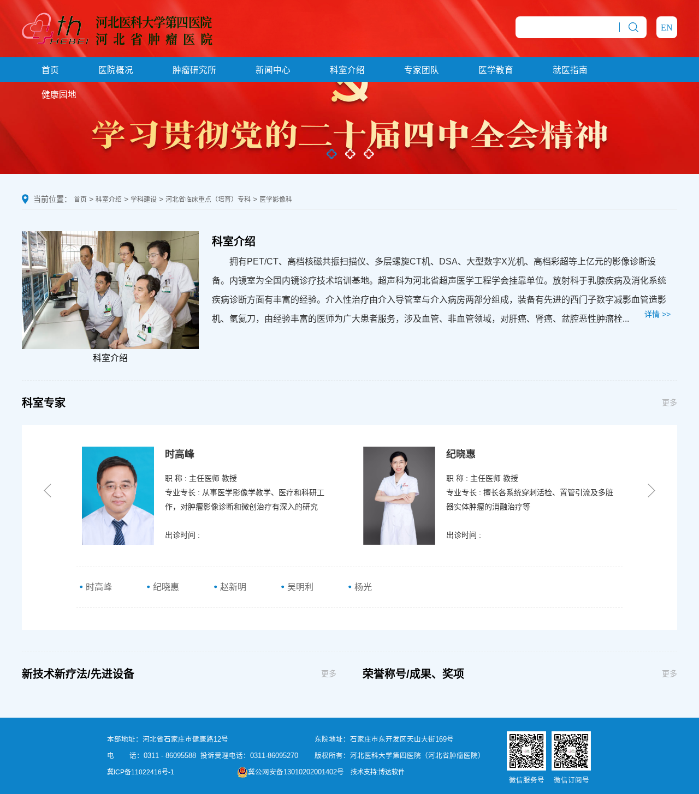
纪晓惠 (165, 587)
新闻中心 (273, 70)
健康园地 (59, 94)
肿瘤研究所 (194, 70)
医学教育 (495, 70)
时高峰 (98, 587)
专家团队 (421, 70)
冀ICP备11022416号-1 (140, 772)
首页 (50, 70)
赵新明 (232, 587)
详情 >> (657, 314)
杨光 (362, 587)
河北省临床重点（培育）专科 (208, 199)
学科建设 (144, 199)
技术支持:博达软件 (378, 772)
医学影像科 (275, 199)
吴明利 (299, 587)
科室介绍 (347, 70)
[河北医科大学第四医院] (117, 28)
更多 (669, 402)
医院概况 (115, 70)
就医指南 (570, 70)
